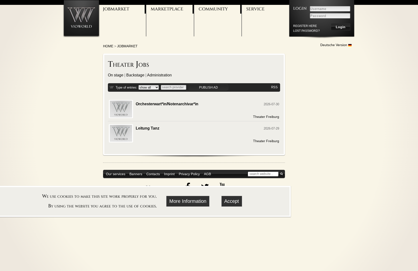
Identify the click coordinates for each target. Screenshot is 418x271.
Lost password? (306, 31)
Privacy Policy (189, 174)
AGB (207, 174)
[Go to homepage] (81, 18)
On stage (115, 75)
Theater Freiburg (266, 117)
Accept (231, 201)
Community (213, 9)
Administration (159, 75)
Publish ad (208, 87)
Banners (135, 174)
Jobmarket (116, 9)
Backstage (135, 75)
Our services (115, 174)
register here (305, 26)
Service (255, 9)
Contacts (153, 174)
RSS (274, 87)
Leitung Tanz (147, 128)
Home (108, 46)
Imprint (169, 174)
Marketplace (167, 9)
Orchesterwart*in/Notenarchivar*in (167, 104)
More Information (187, 201)
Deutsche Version (334, 45)
